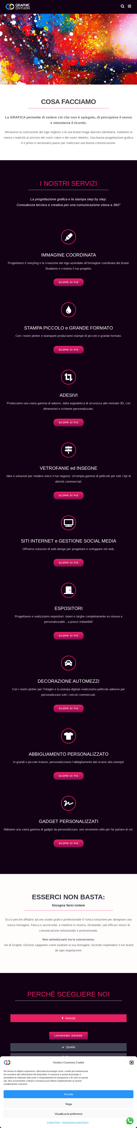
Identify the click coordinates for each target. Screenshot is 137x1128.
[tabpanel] (68, 1034)
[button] (131, 1062)
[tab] (68, 1018)
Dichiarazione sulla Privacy (75, 1122)
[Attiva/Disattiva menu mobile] (130, 6)
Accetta (68, 1094)
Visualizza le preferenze (68, 1113)
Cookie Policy (53, 1122)
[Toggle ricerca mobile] (122, 6)
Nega (68, 1104)
